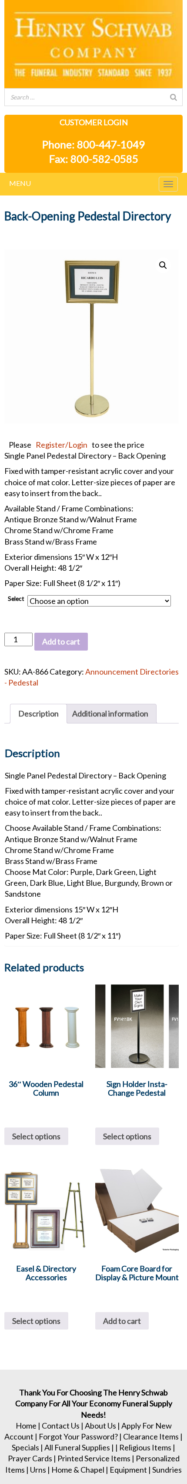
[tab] (38, 713)
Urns (38, 1469)
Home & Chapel (77, 1469)
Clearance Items (151, 1436)
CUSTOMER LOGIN (94, 122)
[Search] (173, 97)
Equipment (128, 1469)
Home (26, 1425)
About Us (100, 1425)
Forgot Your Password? (78, 1436)
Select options (36, 1136)
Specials (25, 1447)
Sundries (167, 1469)
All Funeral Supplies (77, 1447)
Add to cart (61, 641)
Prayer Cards (30, 1458)
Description (38, 713)
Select (16, 598)
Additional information (110, 713)
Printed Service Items (93, 1458)
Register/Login (61, 444)
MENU (20, 183)
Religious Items (145, 1447)
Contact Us (61, 1425)
